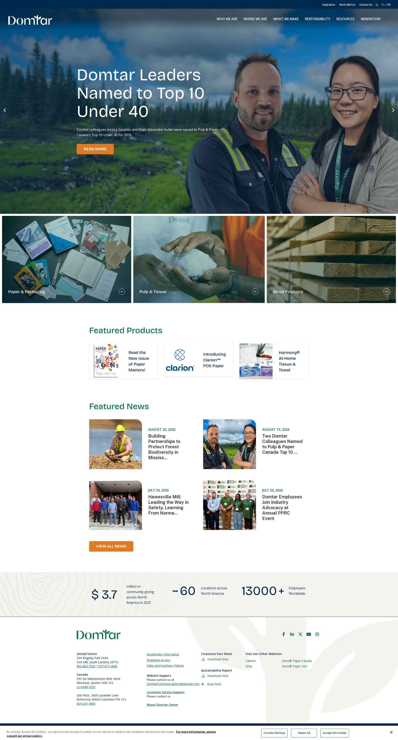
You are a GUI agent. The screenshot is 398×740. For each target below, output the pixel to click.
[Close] (391, 732)
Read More (95, 149)
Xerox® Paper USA (294, 666)
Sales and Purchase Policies (165, 666)
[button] (4, 110)
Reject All (304, 733)
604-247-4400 (86, 704)
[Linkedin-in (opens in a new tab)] (292, 634)
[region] (199, 733)
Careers (251, 661)
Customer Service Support (165, 692)
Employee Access (158, 660)
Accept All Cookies (335, 733)
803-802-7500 (86, 666)
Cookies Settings (274, 733)
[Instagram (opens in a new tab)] (317, 634)
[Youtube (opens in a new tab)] (309, 634)
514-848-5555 (86, 687)
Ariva (249, 666)
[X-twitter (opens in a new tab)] (300, 634)
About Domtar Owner (162, 705)
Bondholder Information (163, 654)
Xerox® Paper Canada (297, 661)
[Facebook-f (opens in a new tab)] (283, 634)
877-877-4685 (108, 666)
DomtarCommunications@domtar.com (173, 684)
